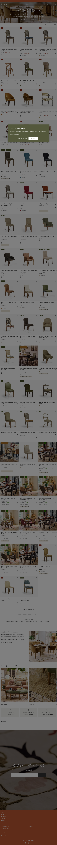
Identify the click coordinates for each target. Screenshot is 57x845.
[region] (28, 133)
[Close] (47, 126)
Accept (33, 138)
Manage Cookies (22, 138)
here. (18, 134)
